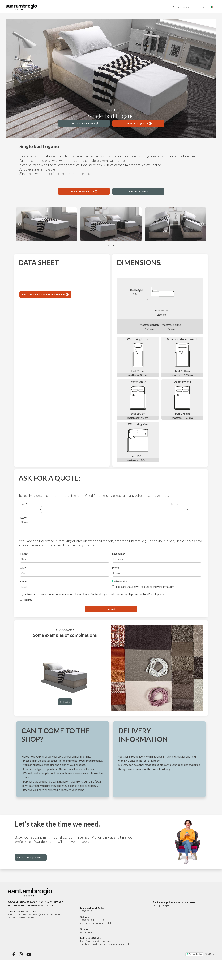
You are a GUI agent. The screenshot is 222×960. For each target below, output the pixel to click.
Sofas (185, 7)
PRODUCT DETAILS (82, 123)
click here (111, 923)
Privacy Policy (120, 581)
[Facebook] (13, 954)
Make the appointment (30, 857)
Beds (175, 7)
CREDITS (209, 954)
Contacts (198, 7)
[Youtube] (28, 954)
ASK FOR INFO (138, 191)
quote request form (53, 760)
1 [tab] (108, 246)
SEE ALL (65, 701)
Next (202, 224)
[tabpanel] (46, 224)
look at (111, 113)
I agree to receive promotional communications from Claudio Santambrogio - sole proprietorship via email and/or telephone (91, 596)
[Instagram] (21, 954)
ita (215, 6)
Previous (19, 224)
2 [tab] (113, 246)
